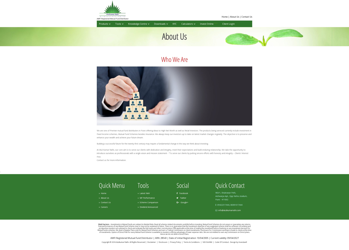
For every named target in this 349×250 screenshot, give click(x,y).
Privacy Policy (175, 242)
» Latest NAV (144, 193)
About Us (234, 16)
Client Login (228, 23)
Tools (118, 23)
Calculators (187, 23)
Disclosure (163, 242)
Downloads (160, 23)
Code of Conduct (222, 242)
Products (103, 23)
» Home (102, 193)
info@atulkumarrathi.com (229, 210)
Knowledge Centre (137, 23)
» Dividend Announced (148, 207)
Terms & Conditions (192, 242)
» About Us (104, 198)
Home (225, 16)
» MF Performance (146, 198)
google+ (183, 202)
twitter (182, 198)
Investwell (243, 242)
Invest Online (208, 23)
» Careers (103, 207)
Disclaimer (151, 242)
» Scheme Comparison (148, 202)
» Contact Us (105, 202)
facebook (183, 193)
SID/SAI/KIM (207, 242)
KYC (175, 23)
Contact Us (246, 16)
